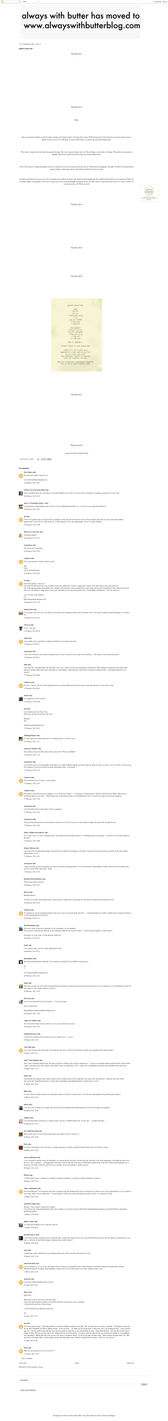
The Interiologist (29, 925)
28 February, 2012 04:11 (32, 938)
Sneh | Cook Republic (31, 1060)
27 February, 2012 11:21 (32, 741)
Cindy (26, 945)
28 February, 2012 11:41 (32, 976)
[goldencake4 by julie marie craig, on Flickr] (76, 204)
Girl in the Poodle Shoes (32, 570)
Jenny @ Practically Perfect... (34, 503)
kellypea (27, 1117)
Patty (26, 1347)
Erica (26, 1144)
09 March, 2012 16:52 (31, 1168)
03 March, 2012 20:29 (31, 1084)
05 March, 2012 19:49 (31, 1137)
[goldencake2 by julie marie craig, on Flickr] (76, 107)
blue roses (27, 998)
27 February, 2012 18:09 (32, 841)
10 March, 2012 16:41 (31, 1197)
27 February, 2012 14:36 (32, 812)
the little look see (30, 1234)
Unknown (27, 558)
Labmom (27, 910)
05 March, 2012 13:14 (31, 1124)
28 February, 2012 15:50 (32, 1013)
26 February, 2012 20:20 (32, 573)
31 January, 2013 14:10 (31, 1354)
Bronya (26, 892)
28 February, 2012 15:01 (32, 991)
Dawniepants (28, 958)
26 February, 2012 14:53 (32, 483)
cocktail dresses (36, 1282)
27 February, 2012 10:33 (32, 728)
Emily (26, 983)
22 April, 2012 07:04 (31, 1340)
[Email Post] (37, 459)
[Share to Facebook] (48, 459)
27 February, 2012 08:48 (32, 675)
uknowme (27, 1279)
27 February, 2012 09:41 (32, 688)
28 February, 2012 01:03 (32, 885)
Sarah (26, 638)
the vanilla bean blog (31, 1131)
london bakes (28, 609)
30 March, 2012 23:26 (31, 1256)
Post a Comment (27, 1358)
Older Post (130, 1363)
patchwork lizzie (29, 1263)
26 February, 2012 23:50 (32, 602)
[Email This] (42, 459)
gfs (25, 516)
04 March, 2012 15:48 (31, 1110)
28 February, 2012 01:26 (32, 903)
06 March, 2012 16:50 (31, 1150)
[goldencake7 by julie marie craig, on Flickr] (76, 394)
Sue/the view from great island (34, 490)
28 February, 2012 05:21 (32, 951)
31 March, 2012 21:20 (31, 1272)
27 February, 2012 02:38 (32, 631)
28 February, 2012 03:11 (32, 918)
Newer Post (23, 1363)
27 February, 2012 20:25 (32, 856)
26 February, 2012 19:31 (32, 538)
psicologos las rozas (47, 1282)
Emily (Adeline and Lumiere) (34, 832)
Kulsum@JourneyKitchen (33, 879)
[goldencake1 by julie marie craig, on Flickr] (76, 54)
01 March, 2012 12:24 (31, 1040)
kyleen (26, 1104)
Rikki (26, 1091)
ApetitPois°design (30, 1204)
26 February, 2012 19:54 (32, 551)
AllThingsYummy (30, 735)
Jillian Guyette (29, 1221)
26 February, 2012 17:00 (32, 525)
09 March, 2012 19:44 (31, 1181)
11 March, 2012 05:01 (31, 1214)
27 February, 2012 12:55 (32, 799)
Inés (25, 708)
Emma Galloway (29, 848)
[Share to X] (46, 459)
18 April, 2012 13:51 (31, 1316)
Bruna (26, 1292)
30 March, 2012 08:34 (31, 1243)
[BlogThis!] (44, 459)
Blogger (112, 1415)
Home (77, 1363)
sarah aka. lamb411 (30, 748)
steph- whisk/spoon (30, 1188)
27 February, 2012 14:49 (32, 825)
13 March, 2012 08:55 (31, 1227)
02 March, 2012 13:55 (31, 1068)
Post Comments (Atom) (35, 1367)
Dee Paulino (28, 472)
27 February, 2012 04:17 (32, 644)
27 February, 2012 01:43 (32, 618)
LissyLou (27, 625)
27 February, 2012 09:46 (32, 702)
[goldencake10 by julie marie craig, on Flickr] (76, 445)
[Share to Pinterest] (50, 459)
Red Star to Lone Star (31, 532)
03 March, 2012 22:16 (31, 1097)
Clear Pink (27, 1047)
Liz (25, 580)
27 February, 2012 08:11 (32, 657)
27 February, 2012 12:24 (32, 755)
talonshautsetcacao (30, 1034)
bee (25, 1323)
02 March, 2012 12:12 (31, 1053)
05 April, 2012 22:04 (31, 1285)
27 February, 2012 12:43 (32, 783)
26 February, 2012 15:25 (32, 509)
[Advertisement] (153, 77)
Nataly (26, 695)
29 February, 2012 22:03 (32, 1026)
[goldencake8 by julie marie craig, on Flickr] (76, 276)
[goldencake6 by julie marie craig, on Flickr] (76, 247)
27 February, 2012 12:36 (32, 770)
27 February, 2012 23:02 (32, 872)
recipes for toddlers (30, 1020)
